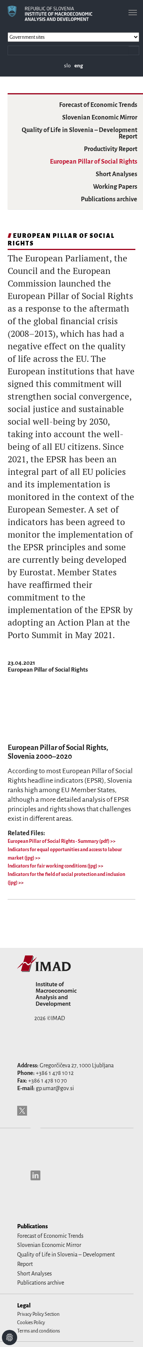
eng (78, 65)
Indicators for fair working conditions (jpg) (53, 866)
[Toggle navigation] (132, 12)
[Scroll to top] (127, 1331)
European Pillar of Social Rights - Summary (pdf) (59, 841)
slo (67, 65)
